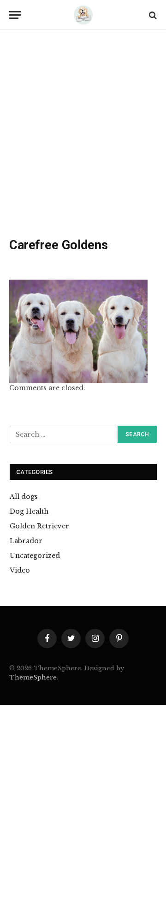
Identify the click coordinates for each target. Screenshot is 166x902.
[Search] (152, 15)
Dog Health (29, 511)
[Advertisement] (83, 136)
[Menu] (15, 15)
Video (20, 570)
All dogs (24, 496)
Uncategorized (35, 555)
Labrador (26, 541)
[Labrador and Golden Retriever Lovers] (83, 15)
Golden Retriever (39, 526)
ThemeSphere (33, 677)
